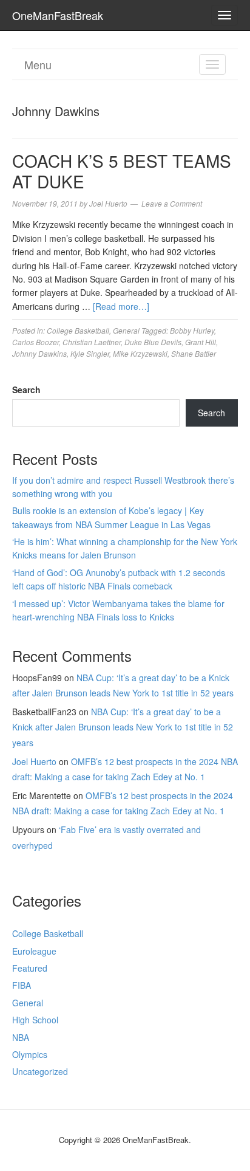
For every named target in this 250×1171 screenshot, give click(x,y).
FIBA (21, 985)
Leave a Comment (171, 203)
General (126, 330)
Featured (29, 968)
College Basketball (78, 330)
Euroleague (34, 951)
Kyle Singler (89, 353)
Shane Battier (193, 353)
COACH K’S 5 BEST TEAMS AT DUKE (121, 170)
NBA (20, 1037)
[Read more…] (121, 306)
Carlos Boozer (35, 342)
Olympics (29, 1054)
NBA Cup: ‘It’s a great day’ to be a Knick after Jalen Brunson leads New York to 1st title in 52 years (122, 727)
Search (26, 389)
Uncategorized (40, 1071)
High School (35, 1020)
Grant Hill (200, 342)
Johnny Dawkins (39, 353)
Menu (38, 64)
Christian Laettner (91, 342)
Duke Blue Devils (152, 342)
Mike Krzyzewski (140, 353)
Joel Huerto (34, 761)
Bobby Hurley (192, 330)
